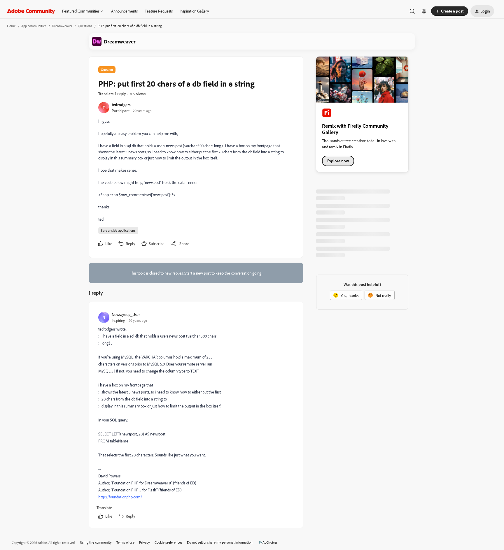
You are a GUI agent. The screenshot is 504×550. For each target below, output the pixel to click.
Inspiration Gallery (194, 10)
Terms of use (125, 542)
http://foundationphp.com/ (120, 496)
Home (11, 26)
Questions (85, 26)
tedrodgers (121, 104)
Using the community (96, 542)
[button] (449, 11)
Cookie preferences (168, 542)
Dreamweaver (62, 26)
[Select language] (424, 11)
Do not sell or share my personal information (220, 542)
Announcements (124, 10)
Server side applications (118, 230)
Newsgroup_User (126, 314)
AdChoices (270, 542)
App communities (33, 26)
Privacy (144, 542)
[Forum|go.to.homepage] (31, 11)
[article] (195, 416)
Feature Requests (159, 10)
